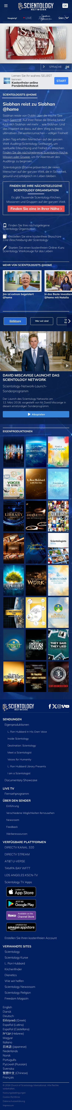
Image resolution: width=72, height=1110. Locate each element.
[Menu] (6, 5)
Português (9, 1060)
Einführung (12, 806)
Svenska (8, 1068)
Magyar (8, 1038)
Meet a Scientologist (20, 752)
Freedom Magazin (16, 998)
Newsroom (12, 820)
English (7, 1007)
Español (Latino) (13, 1025)
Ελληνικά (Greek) (14, 1020)
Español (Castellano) (16, 1029)
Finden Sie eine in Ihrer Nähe (35, 208)
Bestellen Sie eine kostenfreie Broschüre (32, 238)
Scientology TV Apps (18, 882)
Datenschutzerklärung (14, 1101)
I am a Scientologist (19, 773)
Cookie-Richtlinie (11, 1097)
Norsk (7, 1055)
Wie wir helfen (14, 981)
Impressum (8, 1105)
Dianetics (11, 975)
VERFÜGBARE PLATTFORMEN (24, 842)
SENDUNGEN (12, 719)
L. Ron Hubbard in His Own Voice (27, 731)
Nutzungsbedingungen (14, 1092)
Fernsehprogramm (17, 793)
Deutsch (8, 1016)
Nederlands (10, 1051)
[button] (2, 321)
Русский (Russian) (15, 1064)
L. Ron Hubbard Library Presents (27, 766)
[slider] (36, 55)
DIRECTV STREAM (17, 854)
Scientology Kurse (16, 957)
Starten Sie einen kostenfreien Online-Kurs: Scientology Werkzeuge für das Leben (34, 249)
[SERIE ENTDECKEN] (13, 451)
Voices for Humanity (19, 759)
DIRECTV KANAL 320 (19, 847)
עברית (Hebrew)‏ (13, 1033)
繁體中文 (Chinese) (15, 1073)
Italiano (7, 1042)
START (61, 81)
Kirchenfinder (13, 969)
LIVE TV (8, 788)
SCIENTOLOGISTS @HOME (20, 94)
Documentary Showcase (21, 780)
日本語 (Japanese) (15, 1046)
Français (8, 1077)
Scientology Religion (18, 992)
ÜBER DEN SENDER (17, 800)
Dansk (7, 1011)
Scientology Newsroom (20, 987)
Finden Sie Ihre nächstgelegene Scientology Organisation (26, 227)
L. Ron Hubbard (15, 963)
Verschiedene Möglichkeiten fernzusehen (30, 813)
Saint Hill (15, 120)
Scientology (12, 951)
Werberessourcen (16, 833)
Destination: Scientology (22, 745)
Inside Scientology (18, 738)
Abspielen (38, 414)
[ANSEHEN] (58, 484)
